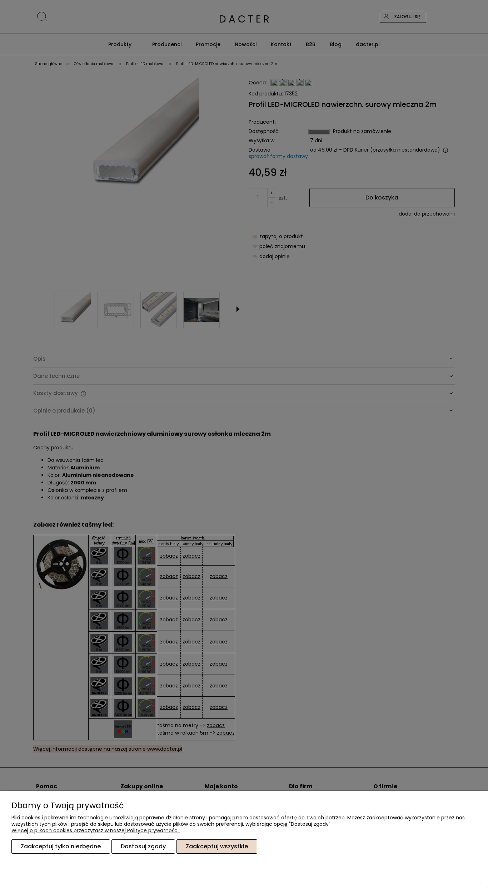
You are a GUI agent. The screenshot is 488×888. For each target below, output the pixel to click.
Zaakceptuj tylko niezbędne (61, 846)
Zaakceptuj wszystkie (217, 846)
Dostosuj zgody (143, 846)
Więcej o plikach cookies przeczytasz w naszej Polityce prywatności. (95, 830)
